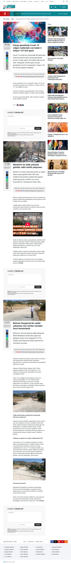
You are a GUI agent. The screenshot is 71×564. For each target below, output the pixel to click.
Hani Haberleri (8, 554)
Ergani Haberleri (56, 552)
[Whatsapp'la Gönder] (7, 61)
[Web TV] (63, 1)
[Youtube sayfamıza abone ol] (59, 541)
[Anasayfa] (4, 1)
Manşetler (8, 1)
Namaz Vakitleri (23, 1)
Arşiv (47, 1)
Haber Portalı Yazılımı (10, 561)
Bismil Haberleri (24, 549)
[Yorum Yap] (7, 68)
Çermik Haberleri (40, 549)
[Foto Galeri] (67, 1)
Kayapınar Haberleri (56, 547)
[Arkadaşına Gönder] (7, 63)
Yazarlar (42, 1)
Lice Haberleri (8, 556)
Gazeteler (30, 1)
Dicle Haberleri (24, 552)
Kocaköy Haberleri (40, 554)
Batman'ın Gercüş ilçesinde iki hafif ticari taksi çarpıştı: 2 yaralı (36, 13)
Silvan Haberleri (24, 556)
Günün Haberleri (15, 1)
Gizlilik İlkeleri (31, 541)
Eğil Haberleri (39, 552)
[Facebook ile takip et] (52, 541)
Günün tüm (63, 13)
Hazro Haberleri (24, 554)
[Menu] (51, 7)
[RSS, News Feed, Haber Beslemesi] (66, 541)
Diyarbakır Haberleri (9, 547)
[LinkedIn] (7, 58)
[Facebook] (7, 53)
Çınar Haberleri (55, 549)
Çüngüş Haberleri (9, 552)
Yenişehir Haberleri (9, 549)
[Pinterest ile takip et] (62, 541)
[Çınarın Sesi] (9, 7)
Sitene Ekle (52, 1)
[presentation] (8, 14)
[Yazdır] (7, 66)
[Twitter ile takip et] (55, 541)
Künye (24, 541)
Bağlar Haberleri (24, 547)
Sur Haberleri (39, 547)
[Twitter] (7, 55)
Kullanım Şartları (39, 541)
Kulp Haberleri (55, 554)
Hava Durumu (36, 1)
